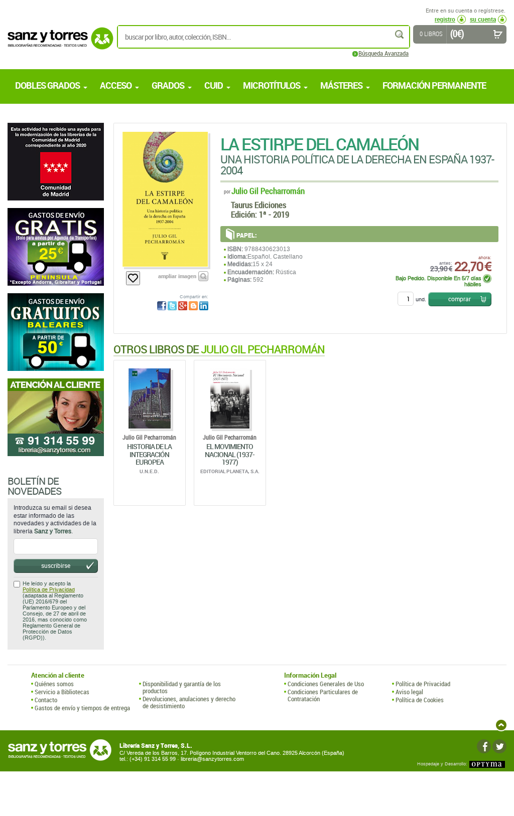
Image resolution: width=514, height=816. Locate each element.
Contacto (46, 699)
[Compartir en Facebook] (161, 305)
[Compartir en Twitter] (172, 305)
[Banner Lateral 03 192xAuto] (56, 417)
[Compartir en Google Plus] (182, 305)
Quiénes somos (54, 683)
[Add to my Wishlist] (133, 278)
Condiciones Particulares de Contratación (323, 695)
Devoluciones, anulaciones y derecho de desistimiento (189, 702)
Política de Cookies (420, 699)
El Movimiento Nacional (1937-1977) (229, 454)
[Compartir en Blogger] (193, 305)
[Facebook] (484, 746)
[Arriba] (501, 725)
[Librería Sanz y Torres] (58, 44)
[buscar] (400, 34)
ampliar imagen (177, 276)
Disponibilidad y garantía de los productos (182, 687)
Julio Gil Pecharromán (268, 190)
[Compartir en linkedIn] (203, 305)
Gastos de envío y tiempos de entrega (82, 707)
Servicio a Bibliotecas (62, 691)
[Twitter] (499, 746)
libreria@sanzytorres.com (212, 759)
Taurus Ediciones (258, 205)
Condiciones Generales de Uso (326, 683)
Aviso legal (409, 691)
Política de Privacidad (49, 589)
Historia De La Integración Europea (149, 454)
